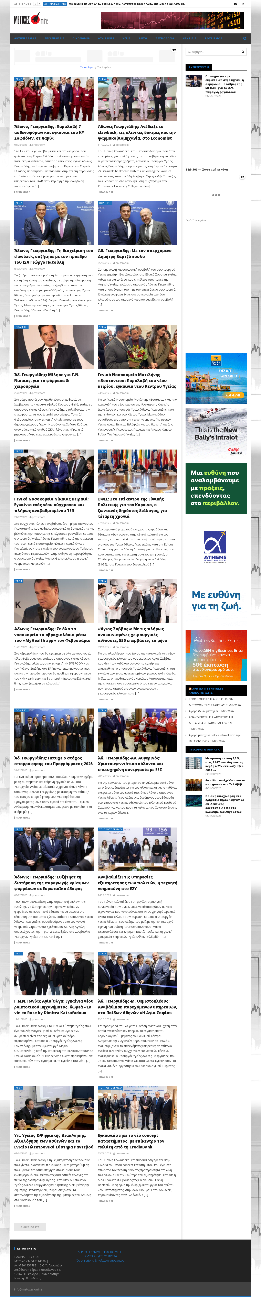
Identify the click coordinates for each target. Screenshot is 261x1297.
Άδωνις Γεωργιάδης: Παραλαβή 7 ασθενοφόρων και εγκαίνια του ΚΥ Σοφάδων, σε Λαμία (49, 132)
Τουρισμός (213, 38)
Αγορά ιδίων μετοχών (203, 711)
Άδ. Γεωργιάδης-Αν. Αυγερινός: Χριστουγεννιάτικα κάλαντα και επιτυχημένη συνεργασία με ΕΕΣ (130, 763)
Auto (143, 38)
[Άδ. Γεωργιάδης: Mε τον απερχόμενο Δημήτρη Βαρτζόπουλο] (137, 223)
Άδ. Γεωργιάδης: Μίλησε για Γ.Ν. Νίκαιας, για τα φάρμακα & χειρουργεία (47, 380)
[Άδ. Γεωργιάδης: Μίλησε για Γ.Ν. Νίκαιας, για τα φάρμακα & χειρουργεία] (54, 347)
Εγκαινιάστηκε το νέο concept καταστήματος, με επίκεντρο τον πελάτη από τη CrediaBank (131, 1141)
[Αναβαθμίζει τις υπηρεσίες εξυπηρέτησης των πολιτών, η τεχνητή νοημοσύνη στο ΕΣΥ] (137, 849)
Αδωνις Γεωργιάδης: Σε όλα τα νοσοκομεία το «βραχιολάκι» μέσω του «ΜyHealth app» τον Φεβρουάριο (52, 634)
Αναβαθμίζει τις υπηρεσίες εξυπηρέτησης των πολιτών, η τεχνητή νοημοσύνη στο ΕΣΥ (137, 882)
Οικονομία (81, 38)
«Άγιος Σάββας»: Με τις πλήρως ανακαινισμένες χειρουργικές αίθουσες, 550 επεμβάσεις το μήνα (132, 634)
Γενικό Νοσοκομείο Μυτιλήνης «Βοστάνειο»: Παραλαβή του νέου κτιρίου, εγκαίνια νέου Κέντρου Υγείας (137, 380)
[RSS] (243, 4)
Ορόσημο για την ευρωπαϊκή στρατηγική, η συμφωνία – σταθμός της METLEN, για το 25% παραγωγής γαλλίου (224, 84)
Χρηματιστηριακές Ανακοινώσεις (206, 690)
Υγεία (127, 38)
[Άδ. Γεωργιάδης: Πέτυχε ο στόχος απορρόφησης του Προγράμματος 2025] (54, 730)
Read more (23, 192)
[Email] (235, 4)
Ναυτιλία (189, 38)
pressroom (38, 145)
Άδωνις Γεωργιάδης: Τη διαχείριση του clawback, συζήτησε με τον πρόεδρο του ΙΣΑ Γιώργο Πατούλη (53, 256)
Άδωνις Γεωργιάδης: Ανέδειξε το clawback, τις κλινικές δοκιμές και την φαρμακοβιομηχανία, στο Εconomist (137, 132)
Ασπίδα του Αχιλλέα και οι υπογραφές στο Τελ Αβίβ (107, 4)
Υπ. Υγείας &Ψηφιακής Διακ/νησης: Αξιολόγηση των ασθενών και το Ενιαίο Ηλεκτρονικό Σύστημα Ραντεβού (54, 1141)
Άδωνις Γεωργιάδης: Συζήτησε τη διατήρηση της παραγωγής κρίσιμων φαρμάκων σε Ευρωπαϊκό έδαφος (51, 882)
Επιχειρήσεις (54, 38)
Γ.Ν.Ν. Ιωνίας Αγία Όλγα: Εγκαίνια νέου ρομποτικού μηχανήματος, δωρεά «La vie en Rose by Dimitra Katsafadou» (54, 1006)
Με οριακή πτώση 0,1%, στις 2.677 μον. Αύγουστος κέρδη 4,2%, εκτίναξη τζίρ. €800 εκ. (224, 764)
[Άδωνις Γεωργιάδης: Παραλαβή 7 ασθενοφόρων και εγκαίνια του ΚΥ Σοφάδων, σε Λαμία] (54, 99)
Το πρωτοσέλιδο (56, 4)
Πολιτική (105, 202)
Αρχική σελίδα (25, 38)
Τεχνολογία (164, 38)
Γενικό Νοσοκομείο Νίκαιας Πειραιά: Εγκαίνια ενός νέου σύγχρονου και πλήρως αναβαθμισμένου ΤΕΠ (51, 504)
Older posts (30, 1227)
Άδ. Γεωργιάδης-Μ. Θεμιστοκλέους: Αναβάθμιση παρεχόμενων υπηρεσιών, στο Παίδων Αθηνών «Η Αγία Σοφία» (137, 1006)
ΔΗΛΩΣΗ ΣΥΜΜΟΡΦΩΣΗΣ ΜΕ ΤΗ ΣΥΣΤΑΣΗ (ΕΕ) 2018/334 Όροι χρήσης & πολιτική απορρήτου (100, 1256)
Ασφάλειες (106, 38)
